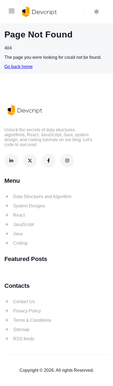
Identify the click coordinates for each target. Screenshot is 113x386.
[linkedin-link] (11, 160)
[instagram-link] (67, 160)
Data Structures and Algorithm (42, 196)
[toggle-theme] (96, 11)
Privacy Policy (27, 311)
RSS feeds (23, 338)
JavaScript (23, 224)
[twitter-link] (30, 160)
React (19, 215)
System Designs (29, 206)
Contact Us (24, 301)
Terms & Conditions (32, 320)
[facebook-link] (48, 160)
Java (17, 233)
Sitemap (21, 329)
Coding (20, 243)
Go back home (18, 66)
